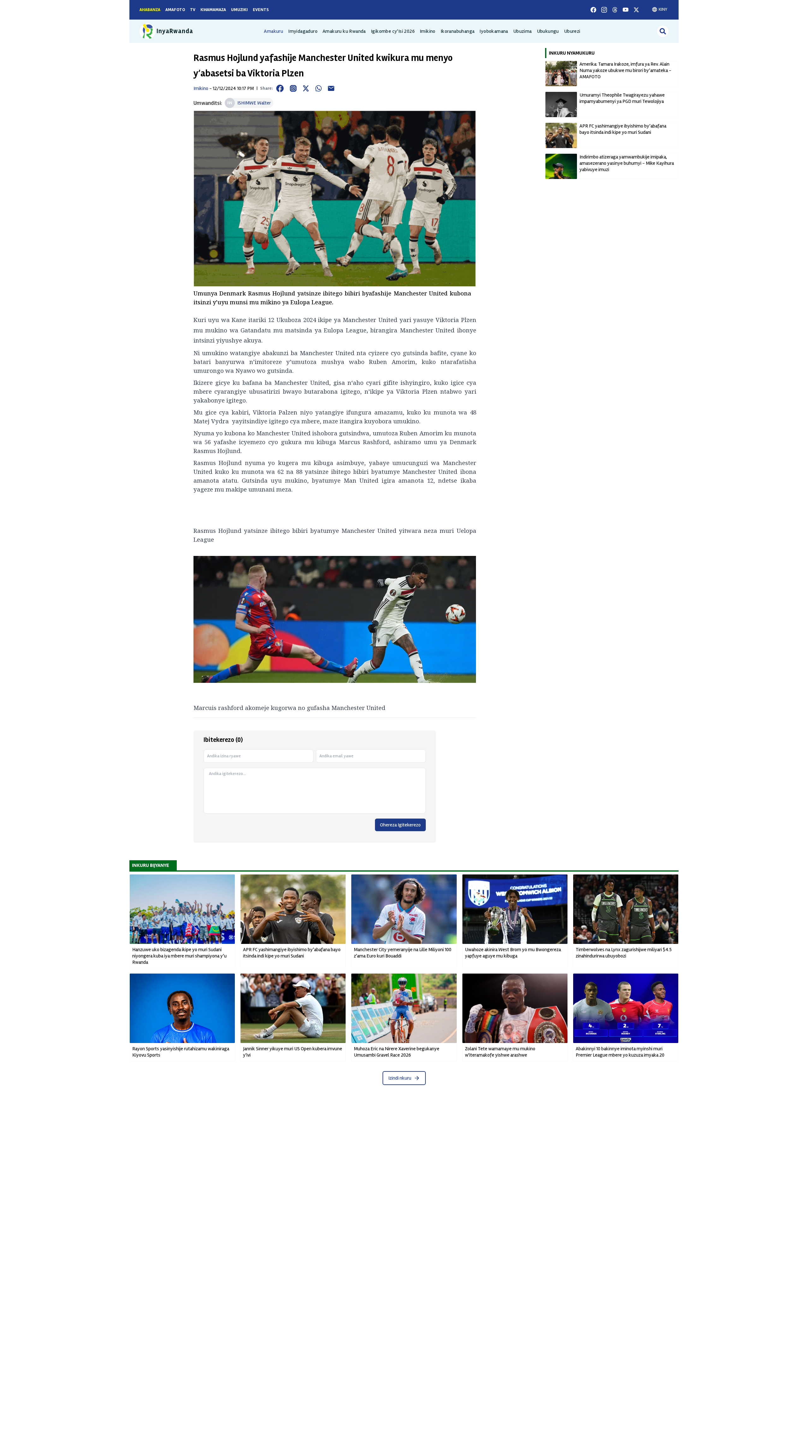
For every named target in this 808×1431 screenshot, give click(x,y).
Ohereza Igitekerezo (400, 825)
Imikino (428, 31)
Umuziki (239, 9)
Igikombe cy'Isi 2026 (393, 31)
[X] (636, 10)
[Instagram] (604, 10)
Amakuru (273, 31)
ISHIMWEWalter (254, 103)
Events (261, 9)
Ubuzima (522, 31)
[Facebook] (593, 10)
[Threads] (615, 10)
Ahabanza (150, 9)
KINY (663, 9)
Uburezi (572, 31)
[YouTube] (625, 10)
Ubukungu (548, 31)
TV (192, 9)
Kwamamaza (213, 9)
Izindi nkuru (399, 1078)
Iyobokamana (493, 31)
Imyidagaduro (303, 31)
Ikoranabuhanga (458, 31)
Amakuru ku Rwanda (344, 31)
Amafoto (175, 9)
